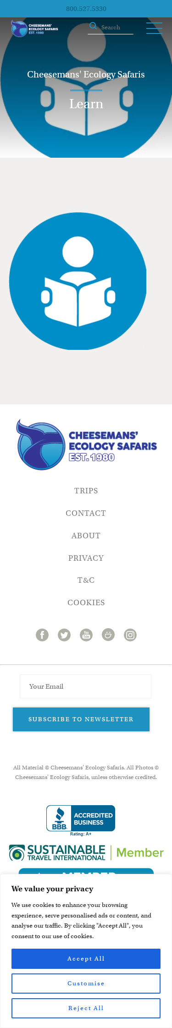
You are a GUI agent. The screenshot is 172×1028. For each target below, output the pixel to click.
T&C (86, 580)
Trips (86, 491)
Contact (86, 513)
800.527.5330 (86, 9)
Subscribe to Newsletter (81, 719)
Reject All (86, 1008)
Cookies (86, 603)
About (86, 536)
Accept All (86, 958)
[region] (86, 951)
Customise (86, 983)
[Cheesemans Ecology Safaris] (34, 28)
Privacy (86, 558)
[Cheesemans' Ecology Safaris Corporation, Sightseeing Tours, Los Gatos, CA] (80, 821)
